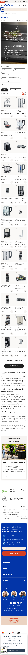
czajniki (11, 396)
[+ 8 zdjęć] (20, 277)
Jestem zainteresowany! (13, 476)
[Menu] (1, 5)
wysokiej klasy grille (15, 397)
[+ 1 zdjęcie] (7, 146)
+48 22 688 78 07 (14, 603)
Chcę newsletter (14, 553)
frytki (20, 396)
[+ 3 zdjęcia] (20, 102)
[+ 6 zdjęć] (20, 211)
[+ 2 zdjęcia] (20, 124)
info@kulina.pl (14, 608)
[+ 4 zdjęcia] (7, 255)
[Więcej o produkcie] (7, 102)
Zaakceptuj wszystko (14, 650)
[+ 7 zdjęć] (20, 255)
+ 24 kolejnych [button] (14, 366)
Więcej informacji (18, 645)
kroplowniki (4, 397)
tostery (16, 396)
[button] (14, 89)
